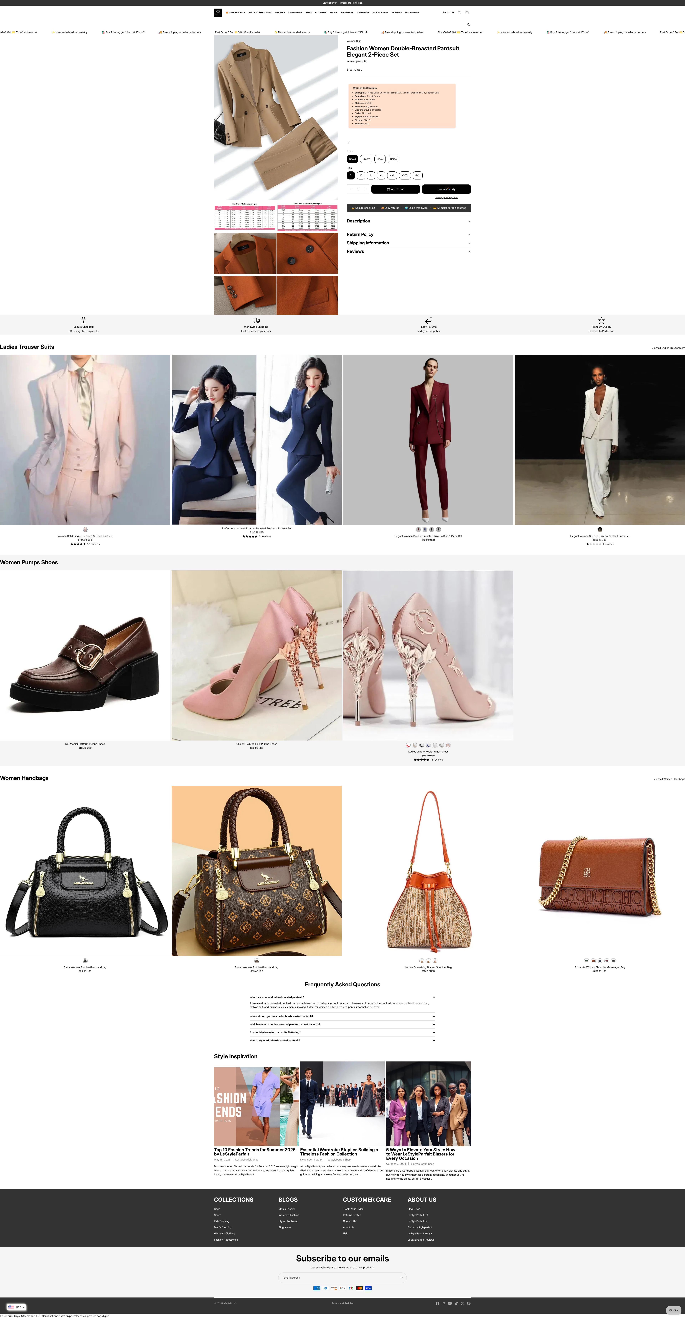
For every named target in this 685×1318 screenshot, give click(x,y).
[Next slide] (336, 440)
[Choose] (164, 519)
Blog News (285, 1227)
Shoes (217, 1214)
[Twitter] (462, 1303)
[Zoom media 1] (276, 117)
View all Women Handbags (669, 778)
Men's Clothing (223, 1227)
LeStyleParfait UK (418, 1214)
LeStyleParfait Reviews (421, 1239)
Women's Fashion (289, 1214)
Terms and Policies (342, 1303)
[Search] (468, 25)
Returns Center (352, 1214)
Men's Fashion (287, 1208)
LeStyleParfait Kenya (420, 1233)
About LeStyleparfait (420, 1227)
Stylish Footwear (288, 1221)
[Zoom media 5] (307, 274)
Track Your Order (353, 1208)
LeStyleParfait (229, 1303)
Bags (217, 1208)
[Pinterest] (469, 1303)
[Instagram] (444, 1303)
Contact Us (349, 1221)
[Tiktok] (456, 1303)
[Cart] (467, 12)
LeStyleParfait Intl (418, 1221)
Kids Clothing (221, 1221)
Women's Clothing (224, 1233)
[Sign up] (401, 1278)
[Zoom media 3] (307, 216)
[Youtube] (450, 1303)
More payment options (446, 197)
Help (345, 1233)
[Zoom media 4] (245, 274)
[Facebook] (437, 1303)
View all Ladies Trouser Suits (668, 347)
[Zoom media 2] (245, 216)
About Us (348, 1227)
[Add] (164, 950)
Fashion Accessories (226, 1239)
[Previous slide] (177, 440)
